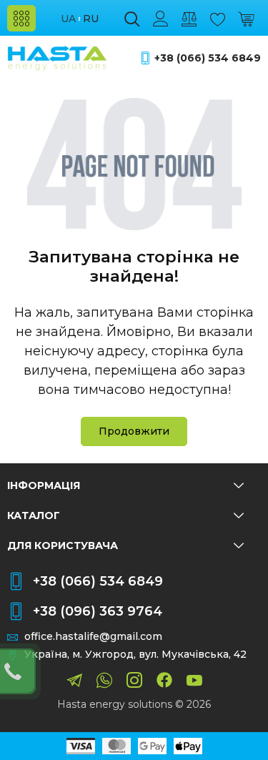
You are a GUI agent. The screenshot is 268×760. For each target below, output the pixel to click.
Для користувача (62, 546)
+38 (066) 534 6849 (207, 58)
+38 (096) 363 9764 (97, 611)
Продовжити (134, 431)
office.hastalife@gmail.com (93, 637)
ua (68, 19)
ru (91, 19)
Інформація (43, 485)
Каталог (33, 515)
